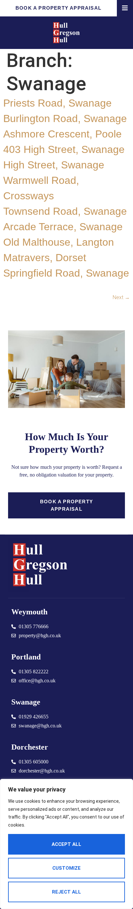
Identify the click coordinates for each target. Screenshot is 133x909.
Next (121, 297)
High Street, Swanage (53, 165)
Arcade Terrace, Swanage (63, 226)
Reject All (66, 892)
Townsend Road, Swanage (65, 211)
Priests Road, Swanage (57, 103)
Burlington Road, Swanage (65, 118)
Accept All (66, 844)
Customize (66, 868)
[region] (66, 844)
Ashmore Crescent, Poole (62, 134)
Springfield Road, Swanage (66, 273)
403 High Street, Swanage (64, 149)
